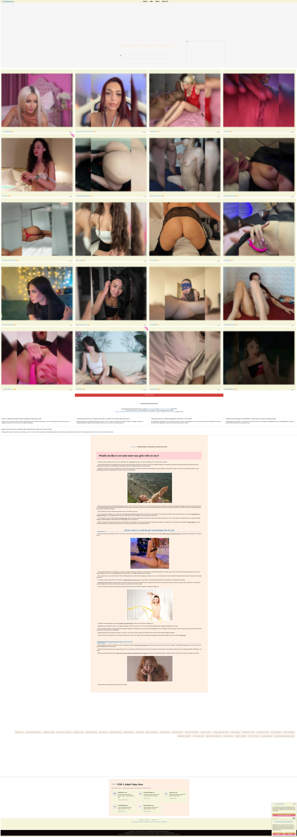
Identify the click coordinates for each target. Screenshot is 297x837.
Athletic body (115, 732)
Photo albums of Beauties (147, 411)
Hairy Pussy (165, 732)
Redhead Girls (248, 732)
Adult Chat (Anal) (63, 732)
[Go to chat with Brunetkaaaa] (111, 323)
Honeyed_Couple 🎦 (10, 260)
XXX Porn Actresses (170, 411)
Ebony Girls (206, 732)
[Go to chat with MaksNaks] (185, 387)
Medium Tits (128, 732)
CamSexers (8, 1)
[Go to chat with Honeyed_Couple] (37, 259)
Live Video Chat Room (165, 409)
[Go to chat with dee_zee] (111, 259)
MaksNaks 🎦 (155, 389)
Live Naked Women (33, 732)
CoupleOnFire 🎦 (9, 325)
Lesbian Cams (48, 732)
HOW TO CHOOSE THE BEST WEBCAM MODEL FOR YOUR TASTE (22, 418)
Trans (157, 1)
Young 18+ (20, 732)
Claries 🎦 (154, 260)
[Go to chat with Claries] (185, 259)
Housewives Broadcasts (284, 736)
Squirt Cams (78, 732)
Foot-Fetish (228, 736)
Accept (290, 834)
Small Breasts (152, 732)
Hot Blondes (276, 732)
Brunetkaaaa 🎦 (82, 325)
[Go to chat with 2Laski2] (258, 130)
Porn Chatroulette (150, 409)
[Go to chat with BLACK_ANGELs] (185, 194)
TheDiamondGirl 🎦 (84, 196)
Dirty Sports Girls (158, 411)
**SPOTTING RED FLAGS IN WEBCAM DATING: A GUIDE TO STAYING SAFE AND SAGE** (103, 418)
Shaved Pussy (177, 732)
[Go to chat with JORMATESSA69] (258, 323)
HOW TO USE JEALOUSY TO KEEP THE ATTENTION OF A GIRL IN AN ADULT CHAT (27, 429)
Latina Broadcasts (220, 732)
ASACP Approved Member (160, 821)
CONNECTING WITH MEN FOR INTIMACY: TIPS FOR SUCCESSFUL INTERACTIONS (251, 418)
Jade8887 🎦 (228, 260)
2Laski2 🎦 (228, 131)
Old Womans (267, 736)
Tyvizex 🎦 (80, 389)
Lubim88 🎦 (154, 325)
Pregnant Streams (213, 736)
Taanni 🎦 (6, 196)
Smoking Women (184, 736)
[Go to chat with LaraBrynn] (37, 130)
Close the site (275, 818)
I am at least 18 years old (284, 815)
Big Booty (103, 732)
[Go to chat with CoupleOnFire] (37, 323)
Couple (145, 1)
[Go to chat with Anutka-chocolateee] (111, 130)
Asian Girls (235, 732)
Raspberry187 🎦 (230, 389)
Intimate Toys (91, 732)
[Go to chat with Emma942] (185, 130)
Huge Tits (139, 732)
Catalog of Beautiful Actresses (122, 411)
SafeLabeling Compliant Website (139, 821)
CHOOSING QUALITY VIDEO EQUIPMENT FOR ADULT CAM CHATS (171, 418)
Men (151, 1)
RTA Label (150, 821)
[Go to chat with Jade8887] (258, 259)
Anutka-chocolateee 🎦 (86, 131)
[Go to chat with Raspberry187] (258, 387)
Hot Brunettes (263, 732)
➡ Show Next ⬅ (149, 395)
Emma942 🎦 (154, 131)
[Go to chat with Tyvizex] (111, 387)
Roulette (165, 1)
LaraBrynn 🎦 (8, 131)
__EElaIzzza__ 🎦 (9, 389)
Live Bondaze (198, 736)
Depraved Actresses (135, 411)
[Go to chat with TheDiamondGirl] (111, 194)
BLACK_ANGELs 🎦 (157, 196)
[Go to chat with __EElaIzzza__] (37, 387)
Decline (278, 834)
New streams (289, 732)
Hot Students (254, 736)
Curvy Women (240, 736)
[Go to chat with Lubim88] (185, 323)
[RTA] (293, 818)
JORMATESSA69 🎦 (230, 325)
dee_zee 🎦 (80, 260)
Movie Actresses (192, 732)
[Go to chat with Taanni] (37, 194)
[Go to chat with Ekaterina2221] (258, 194)
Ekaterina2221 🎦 (231, 196)
